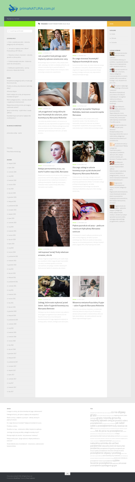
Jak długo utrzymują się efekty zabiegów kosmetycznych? (23, 432)
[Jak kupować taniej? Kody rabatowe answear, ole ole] (54, 223)
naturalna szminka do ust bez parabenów (104, 444)
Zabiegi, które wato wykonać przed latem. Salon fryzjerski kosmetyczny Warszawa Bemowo (53, 305)
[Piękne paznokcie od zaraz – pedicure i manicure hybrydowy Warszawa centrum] (88, 209)
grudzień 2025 (12, 197)
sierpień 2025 (12, 214)
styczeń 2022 (12, 273)
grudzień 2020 (12, 311)
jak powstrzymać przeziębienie (109, 423)
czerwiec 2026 (12, 172)
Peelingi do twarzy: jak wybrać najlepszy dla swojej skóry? (23, 414)
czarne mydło (99, 415)
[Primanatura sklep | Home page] (31, 8)
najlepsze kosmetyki (105, 441)
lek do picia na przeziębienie (109, 430)
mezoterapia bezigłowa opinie (121, 438)
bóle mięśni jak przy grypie (105, 412)
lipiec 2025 (11, 218)
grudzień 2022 (12, 265)
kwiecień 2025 (12, 231)
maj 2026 (11, 176)
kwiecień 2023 (12, 260)
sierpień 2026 (12, 163)
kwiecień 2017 (12, 387)
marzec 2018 (12, 341)
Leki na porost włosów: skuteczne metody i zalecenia (118, 55)
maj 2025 (11, 227)
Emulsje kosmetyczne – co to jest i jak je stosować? (118, 127)
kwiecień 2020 (12, 332)
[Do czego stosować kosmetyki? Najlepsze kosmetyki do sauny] (88, 41)
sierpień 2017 (12, 370)
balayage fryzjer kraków (95, 412)
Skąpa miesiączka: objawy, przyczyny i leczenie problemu (117, 109)
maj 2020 (11, 328)
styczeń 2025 (12, 239)
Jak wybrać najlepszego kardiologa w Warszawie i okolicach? (119, 88)
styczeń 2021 (12, 307)
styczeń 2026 (12, 193)
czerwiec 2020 (12, 324)
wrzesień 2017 (12, 366)
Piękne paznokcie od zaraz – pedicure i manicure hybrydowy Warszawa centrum (88, 228)
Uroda (40, 53)
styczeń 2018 (12, 349)
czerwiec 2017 (12, 379)
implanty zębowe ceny (101, 420)
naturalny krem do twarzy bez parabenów (107, 447)
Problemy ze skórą (12, 426)
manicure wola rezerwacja (99, 438)
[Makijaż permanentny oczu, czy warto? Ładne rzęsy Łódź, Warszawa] (54, 152)
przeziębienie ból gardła (107, 448)
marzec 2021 (12, 298)
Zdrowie (113, 38)
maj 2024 (11, 248)
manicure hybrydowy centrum (111, 436)
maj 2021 (11, 290)
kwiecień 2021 (12, 294)
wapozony (115, 463)
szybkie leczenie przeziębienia (105, 461)
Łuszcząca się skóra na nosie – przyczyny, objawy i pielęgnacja (118, 72)
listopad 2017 (12, 358)
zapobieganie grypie (109, 465)
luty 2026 (11, 189)
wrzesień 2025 (12, 210)
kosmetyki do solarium (105, 428)
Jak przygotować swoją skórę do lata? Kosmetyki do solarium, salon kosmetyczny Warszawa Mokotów (53, 114)
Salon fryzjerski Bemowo (97, 455)
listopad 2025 (12, 201)
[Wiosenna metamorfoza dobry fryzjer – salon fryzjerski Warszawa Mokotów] (88, 286)
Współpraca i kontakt (13, 19)
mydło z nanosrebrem (94, 441)
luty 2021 (11, 303)
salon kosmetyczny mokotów (111, 456)
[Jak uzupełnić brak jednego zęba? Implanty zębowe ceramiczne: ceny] (54, 39)
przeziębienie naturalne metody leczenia (111, 451)
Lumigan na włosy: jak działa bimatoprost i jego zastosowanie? (24, 411)
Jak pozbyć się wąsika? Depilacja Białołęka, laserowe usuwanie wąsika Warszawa (88, 112)
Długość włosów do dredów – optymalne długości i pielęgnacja (118, 208)
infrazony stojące (12, 91)
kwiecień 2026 (12, 180)
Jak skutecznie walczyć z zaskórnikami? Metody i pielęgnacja (119, 146)
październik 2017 (13, 362)
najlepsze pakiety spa (116, 441)
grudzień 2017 (12, 353)
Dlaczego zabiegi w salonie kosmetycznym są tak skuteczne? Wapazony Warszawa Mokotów (87, 170)
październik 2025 (13, 206)
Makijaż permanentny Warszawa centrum (106, 433)
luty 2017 (11, 391)
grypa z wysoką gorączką (108, 417)
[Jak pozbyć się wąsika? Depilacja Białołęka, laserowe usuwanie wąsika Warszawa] (88, 92)
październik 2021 (13, 282)
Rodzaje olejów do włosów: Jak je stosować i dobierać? (22, 435)
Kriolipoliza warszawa (114, 428)
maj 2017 (11, 383)
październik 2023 (13, 256)
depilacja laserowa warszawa (108, 415)
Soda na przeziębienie (105, 461)
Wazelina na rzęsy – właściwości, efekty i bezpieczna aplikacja (24, 429)
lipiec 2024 (11, 244)
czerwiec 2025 (12, 222)
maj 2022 (11, 269)
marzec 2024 (12, 252)
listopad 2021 (12, 277)
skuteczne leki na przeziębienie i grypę (106, 458)
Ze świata (114, 42)
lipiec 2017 (11, 374)
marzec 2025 (12, 235)
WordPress (17, 478)
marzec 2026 (12, 184)
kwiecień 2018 (12, 336)
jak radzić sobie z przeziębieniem (107, 424)
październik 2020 (13, 320)
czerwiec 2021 (12, 286)
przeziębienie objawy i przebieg (105, 452)
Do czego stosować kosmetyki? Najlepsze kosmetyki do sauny (24, 423)
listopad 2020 (12, 315)
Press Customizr (30, 478)
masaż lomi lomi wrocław (110, 438)
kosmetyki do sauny (97, 428)
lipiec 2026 (11, 168)
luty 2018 (11, 345)
